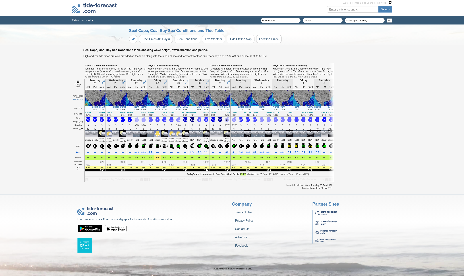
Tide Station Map (241, 39)
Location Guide (269, 39)
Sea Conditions (187, 39)
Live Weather (213, 39)
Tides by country (82, 20)
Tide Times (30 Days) (156, 39)
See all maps (78, 99)
